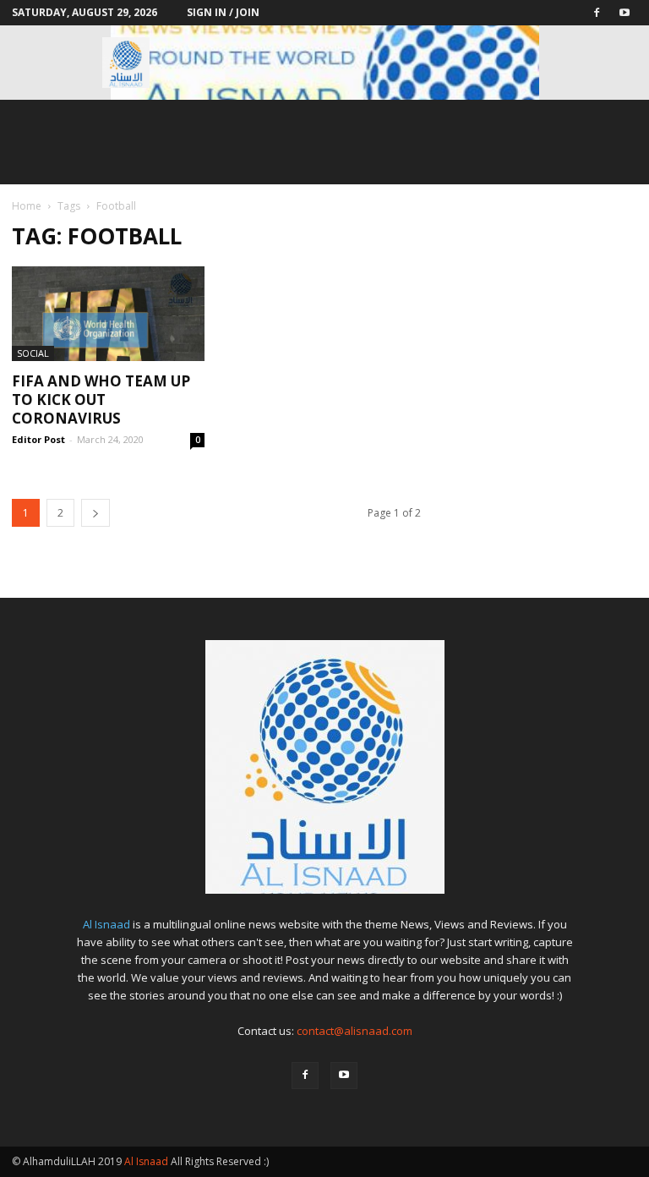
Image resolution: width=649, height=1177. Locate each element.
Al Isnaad (106, 924)
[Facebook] (596, 12)
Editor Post (38, 439)
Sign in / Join (223, 12)
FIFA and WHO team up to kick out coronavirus (101, 399)
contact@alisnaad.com (354, 1030)
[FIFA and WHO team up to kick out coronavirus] (108, 313)
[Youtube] (624, 12)
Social (33, 353)
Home (26, 206)
